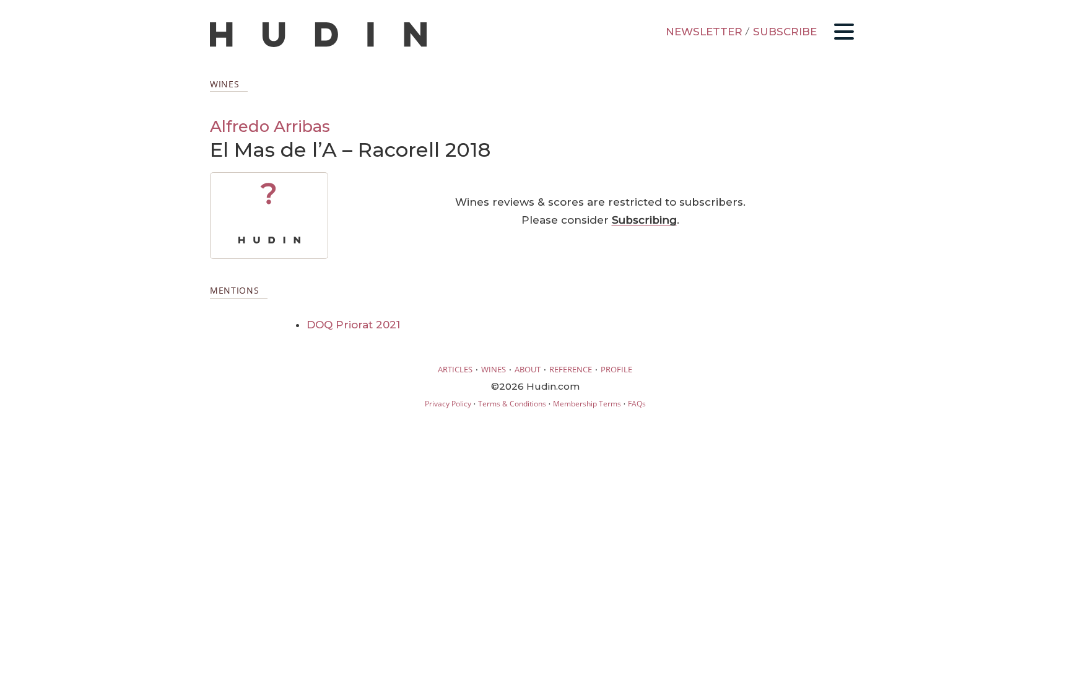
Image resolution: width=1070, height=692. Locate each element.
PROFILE (616, 369)
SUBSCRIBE (785, 31)
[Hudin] (318, 44)
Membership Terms (587, 403)
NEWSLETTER (704, 31)
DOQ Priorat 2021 (353, 324)
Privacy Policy (448, 403)
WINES (493, 369)
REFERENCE (570, 369)
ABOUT (528, 369)
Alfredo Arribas (270, 126)
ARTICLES (455, 369)
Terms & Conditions (512, 403)
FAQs (637, 403)
